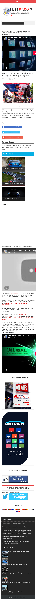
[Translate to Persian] (22, 510)
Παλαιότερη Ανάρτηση (28, 246)
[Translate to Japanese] (20, 510)
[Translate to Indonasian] (17, 510)
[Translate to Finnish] (13, 510)
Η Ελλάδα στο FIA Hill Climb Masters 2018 (14, 564)
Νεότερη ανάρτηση (6, 246)
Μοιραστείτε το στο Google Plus (14, 137)
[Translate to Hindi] (15, 510)
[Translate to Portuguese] (26, 510)
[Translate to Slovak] (31, 510)
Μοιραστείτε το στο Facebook (13, 127)
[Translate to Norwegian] (24, 510)
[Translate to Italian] (19, 510)
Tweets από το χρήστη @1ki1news (10, 492)
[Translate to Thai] (17, 511)
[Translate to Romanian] (27, 510)
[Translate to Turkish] (6, 510)
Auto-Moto (23, 78)
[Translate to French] (3, 510)
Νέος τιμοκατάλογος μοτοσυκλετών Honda (13, 523)
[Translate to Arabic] (8, 510)
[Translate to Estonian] (12, 510)
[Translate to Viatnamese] (19, 511)
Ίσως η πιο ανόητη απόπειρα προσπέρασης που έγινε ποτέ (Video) (17, 591)
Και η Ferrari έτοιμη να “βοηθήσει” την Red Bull (16, 582)
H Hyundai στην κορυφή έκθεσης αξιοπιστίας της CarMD (16, 573)
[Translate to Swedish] (33, 510)
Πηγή (3, 122)
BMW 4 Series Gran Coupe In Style (18, 551)
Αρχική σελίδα (17, 246)
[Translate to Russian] (29, 510)
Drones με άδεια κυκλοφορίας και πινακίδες (14, 527)
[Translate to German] (5, 510)
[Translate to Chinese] (10, 510)
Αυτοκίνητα (17, 78)
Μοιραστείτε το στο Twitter (12, 132)
